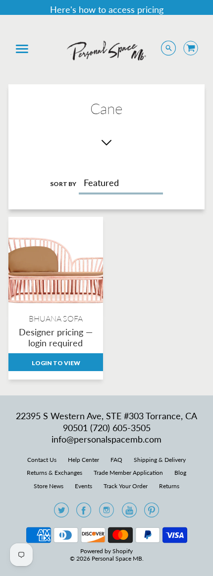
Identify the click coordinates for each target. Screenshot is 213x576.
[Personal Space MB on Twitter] (61, 513)
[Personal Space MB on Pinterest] (151, 513)
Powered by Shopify (106, 551)
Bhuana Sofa (56, 318)
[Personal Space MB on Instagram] (106, 513)
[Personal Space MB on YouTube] (129, 513)
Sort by (63, 184)
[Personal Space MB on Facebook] (83, 513)
